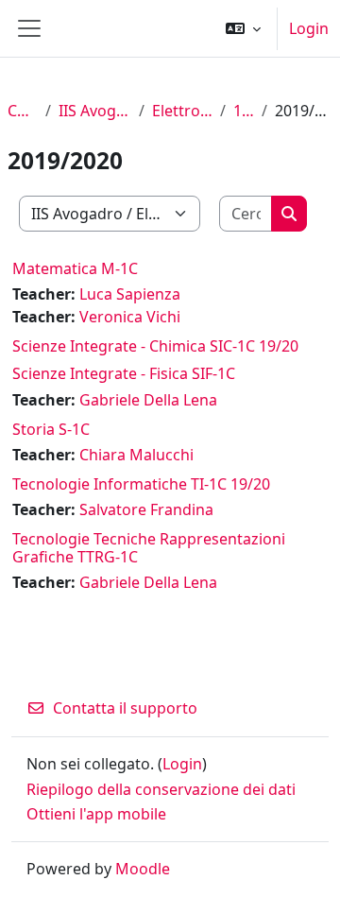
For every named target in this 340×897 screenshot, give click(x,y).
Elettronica (182, 110)
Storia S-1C (51, 429)
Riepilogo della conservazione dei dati (161, 789)
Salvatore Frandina (146, 509)
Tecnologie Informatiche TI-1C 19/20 (141, 484)
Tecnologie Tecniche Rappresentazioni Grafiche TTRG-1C (148, 547)
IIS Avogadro (95, 110)
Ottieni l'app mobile (96, 813)
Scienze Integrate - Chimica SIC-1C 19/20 (155, 346)
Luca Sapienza (129, 294)
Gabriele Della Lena (148, 399)
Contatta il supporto (125, 708)
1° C (243, 110)
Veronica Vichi (129, 316)
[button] (243, 28)
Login (309, 28)
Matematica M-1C (75, 268)
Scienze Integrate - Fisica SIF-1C (123, 373)
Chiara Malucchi (136, 454)
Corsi (23, 110)
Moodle (142, 868)
